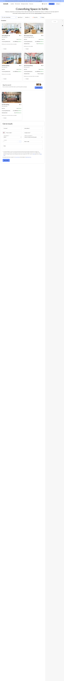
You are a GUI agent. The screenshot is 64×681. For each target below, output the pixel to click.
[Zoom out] (63, 23)
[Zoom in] (63, 21)
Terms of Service (17, 157)
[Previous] (3, 1)
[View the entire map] (63, 26)
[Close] (60, 1)
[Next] (4, 1)
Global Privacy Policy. (28, 157)
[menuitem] (12, 4)
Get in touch (38, 87)
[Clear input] (15, 17)
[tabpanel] (22, 70)
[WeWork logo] (5, 3)
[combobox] (4, 132)
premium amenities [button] (38, 13)
